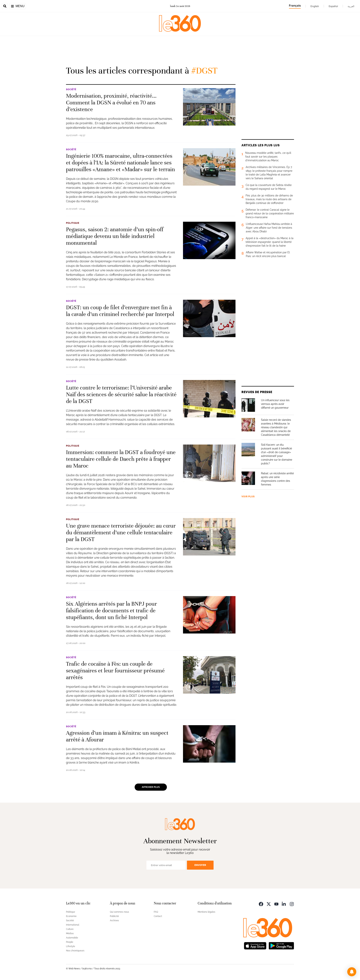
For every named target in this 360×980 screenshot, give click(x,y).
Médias (70, 933)
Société (71, 89)
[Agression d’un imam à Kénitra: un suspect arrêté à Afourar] (209, 744)
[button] (351, 971)
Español (333, 6)
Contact (158, 916)
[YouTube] (276, 903)
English (314, 6)
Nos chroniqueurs (75, 950)
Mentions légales (206, 912)
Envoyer (200, 865)
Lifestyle (70, 946)
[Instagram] (292, 904)
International (72, 924)
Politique (72, 223)
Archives (114, 920)
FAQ (156, 912)
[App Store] (255, 945)
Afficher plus (151, 787)
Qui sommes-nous (119, 912)
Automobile (72, 937)
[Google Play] (281, 945)
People (69, 942)
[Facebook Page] (261, 903)
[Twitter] (268, 903)
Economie (71, 916)
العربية (351, 6)
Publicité (114, 916)
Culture (70, 929)
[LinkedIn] (284, 903)
